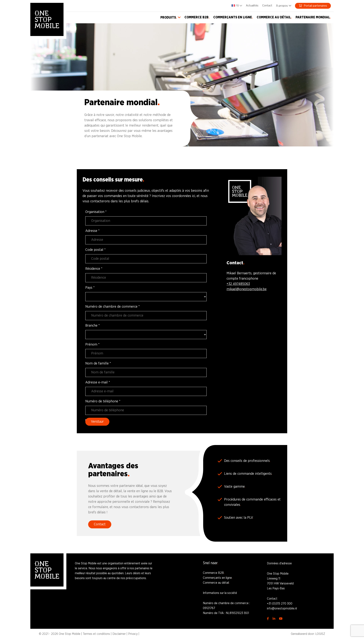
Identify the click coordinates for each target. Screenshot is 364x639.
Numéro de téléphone (102, 401)
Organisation (96, 212)
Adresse (92, 231)
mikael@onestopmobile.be (247, 289)
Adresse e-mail (97, 382)
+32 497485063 (238, 284)
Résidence (93, 269)
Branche (92, 325)
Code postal (95, 250)
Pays (90, 287)
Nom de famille (98, 363)
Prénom (92, 344)
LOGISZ (320, 633)
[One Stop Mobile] (47, 19)
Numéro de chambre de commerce (112, 306)
